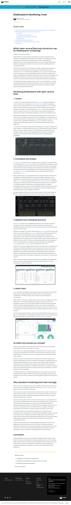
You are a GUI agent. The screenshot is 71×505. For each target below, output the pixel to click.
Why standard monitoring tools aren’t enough (27, 41)
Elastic (15, 292)
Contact (63, 1)
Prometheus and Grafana (24, 35)
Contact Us (51, 491)
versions (40, 109)
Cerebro (20, 33)
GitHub (43, 231)
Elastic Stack (21, 38)
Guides (38, 483)
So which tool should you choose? (24, 40)
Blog (37, 481)
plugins (28, 111)
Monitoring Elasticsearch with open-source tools (28, 32)
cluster (23, 71)
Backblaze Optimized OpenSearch (25, 463)
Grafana (26, 164)
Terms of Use (61, 502)
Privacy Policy (54, 502)
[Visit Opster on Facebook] (5, 497)
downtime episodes (47, 387)
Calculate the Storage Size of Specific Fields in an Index (31, 461)
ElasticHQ (16, 223)
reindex (15, 243)
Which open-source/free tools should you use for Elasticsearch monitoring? (35, 30)
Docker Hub (33, 233)
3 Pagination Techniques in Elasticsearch (27, 458)
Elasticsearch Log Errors (40, 487)
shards (54, 119)
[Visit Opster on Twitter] (10, 497)
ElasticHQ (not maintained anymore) (27, 36)
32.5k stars (22, 171)
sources (18, 181)
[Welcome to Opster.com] (63, 497)
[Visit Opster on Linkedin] (7, 497)
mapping (27, 243)
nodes (40, 104)
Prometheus (16, 162)
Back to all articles (20, 466)
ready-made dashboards (43, 181)
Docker (50, 106)
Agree (67, 502)
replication (38, 120)
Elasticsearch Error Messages (39, 485)
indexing (41, 71)
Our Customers (28, 481)
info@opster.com (28, 483)
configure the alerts (40, 316)
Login (59, 1)
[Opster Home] (5, 2)
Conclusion (18, 43)
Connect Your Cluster (43, 7)
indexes (34, 104)
